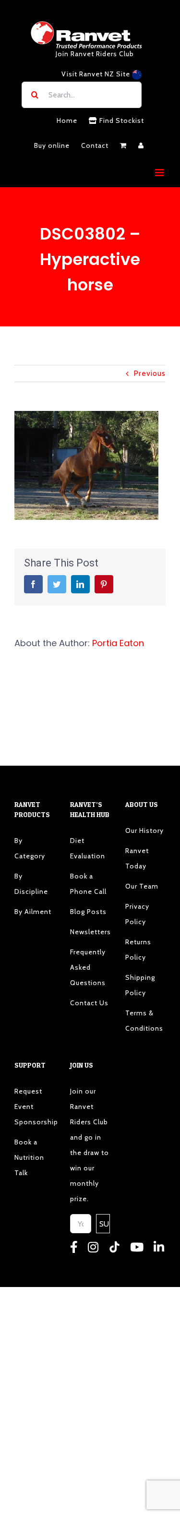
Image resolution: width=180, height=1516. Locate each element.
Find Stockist (120, 120)
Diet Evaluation (87, 848)
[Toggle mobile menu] (160, 173)
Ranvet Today (137, 858)
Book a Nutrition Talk (29, 1157)
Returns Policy (138, 950)
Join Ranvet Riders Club (95, 53)
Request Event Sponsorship (34, 1106)
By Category (29, 848)
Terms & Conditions (144, 1021)
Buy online (52, 145)
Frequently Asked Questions (88, 967)
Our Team (141, 886)
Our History (144, 830)
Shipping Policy (140, 985)
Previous (149, 373)
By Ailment (32, 911)
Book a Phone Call (88, 884)
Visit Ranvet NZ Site (96, 74)
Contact (94, 145)
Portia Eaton (118, 643)
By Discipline (31, 884)
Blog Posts (88, 911)
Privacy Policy (137, 914)
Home (67, 120)
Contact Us (89, 1003)
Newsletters (90, 931)
